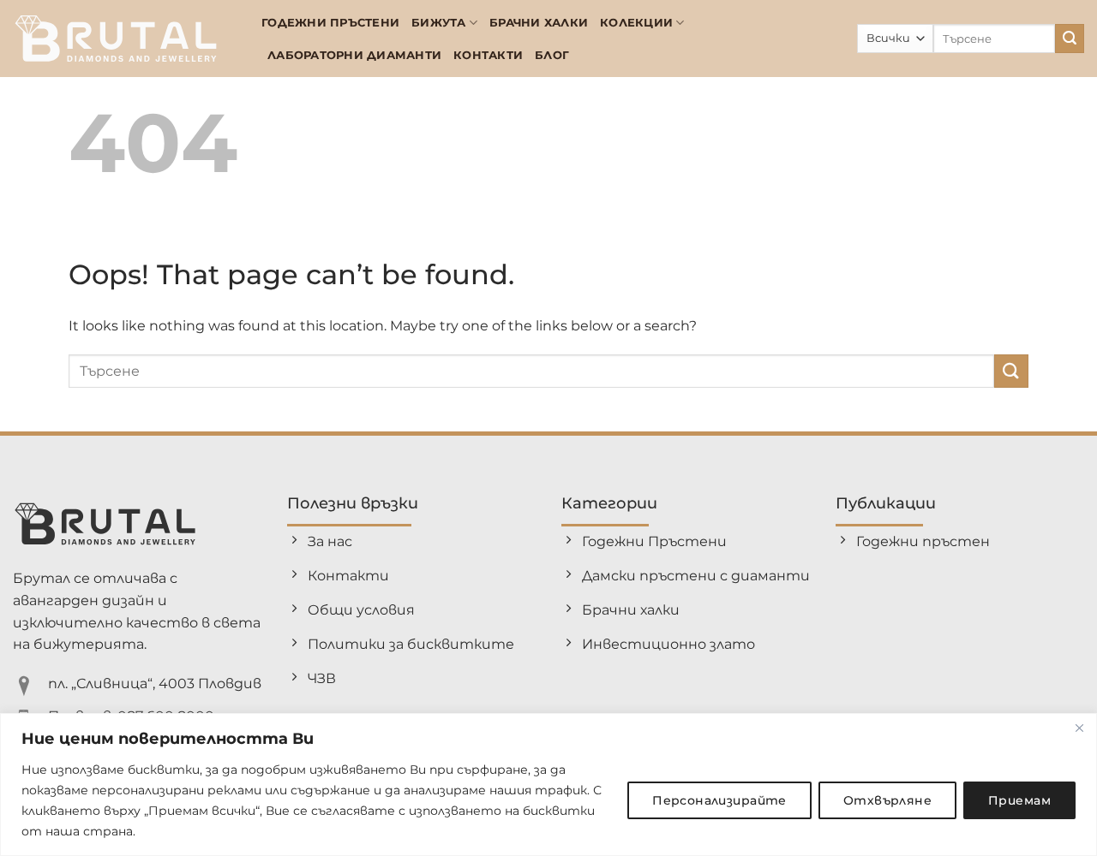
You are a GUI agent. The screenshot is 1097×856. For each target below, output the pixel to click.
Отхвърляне (887, 800)
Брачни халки (538, 22)
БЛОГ (552, 55)
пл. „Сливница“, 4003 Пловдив (154, 683)
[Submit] (1069, 38)
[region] (548, 784)
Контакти (488, 55)
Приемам (1019, 800)
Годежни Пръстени (330, 22)
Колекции (636, 22)
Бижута (438, 22)
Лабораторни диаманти (354, 55)
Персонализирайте (719, 800)
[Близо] (1079, 727)
